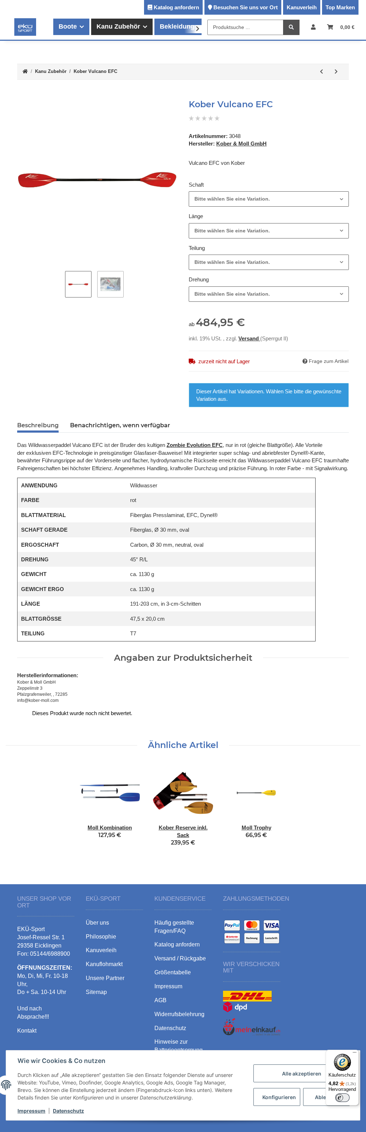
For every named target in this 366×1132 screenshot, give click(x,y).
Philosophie (101, 937)
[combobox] (269, 199)
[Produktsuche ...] (291, 27)
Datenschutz (68, 1111)
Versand (249, 338)
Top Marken (340, 7)
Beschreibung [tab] (38, 425)
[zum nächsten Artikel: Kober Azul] (336, 71)
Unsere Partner (105, 978)
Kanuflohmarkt (104, 964)
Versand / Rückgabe (180, 958)
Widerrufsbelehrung (179, 1014)
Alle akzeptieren (301, 1074)
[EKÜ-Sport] (25, 27)
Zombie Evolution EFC (195, 445)
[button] (313, 27)
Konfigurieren (279, 1097)
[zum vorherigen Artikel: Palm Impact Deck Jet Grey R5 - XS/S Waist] (321, 71)
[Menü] (354, 1054)
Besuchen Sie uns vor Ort (245, 7)
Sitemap (96, 992)
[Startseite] (25, 71)
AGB (160, 1000)
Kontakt (26, 1031)
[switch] (342, 1097)
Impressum (31, 1111)
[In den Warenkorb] (23, 95)
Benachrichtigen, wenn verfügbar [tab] (120, 425)
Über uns (97, 923)
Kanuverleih (302, 7)
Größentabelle (172, 972)
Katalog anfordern (176, 7)
